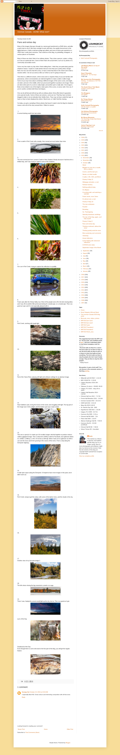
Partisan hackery (87, 184)
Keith (91, 436)
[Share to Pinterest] (32, 681)
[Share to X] (29, 681)
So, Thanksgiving (87, 212)
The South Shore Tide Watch (90, 87)
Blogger (68, 742)
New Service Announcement (88, 113)
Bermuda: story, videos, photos (90, 318)
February (86, 268)
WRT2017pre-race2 (87, 323)
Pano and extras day (88, 224)
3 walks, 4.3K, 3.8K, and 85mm (91, 177)
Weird (84, 165)
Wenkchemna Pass (86, 100)
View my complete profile (86, 456)
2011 (82, 292)
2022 (83, 147)
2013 (83, 287)
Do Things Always (87, 99)
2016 (83, 279)
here (82, 342)
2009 (83, 297)
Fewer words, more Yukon (90, 196)
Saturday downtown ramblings (91, 214)
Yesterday (85, 235)
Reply (23, 697)
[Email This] (25, 681)
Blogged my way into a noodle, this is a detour (91, 168)
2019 (83, 155)
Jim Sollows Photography (89, 111)
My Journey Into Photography (90, 79)
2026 (83, 137)
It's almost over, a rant (89, 199)
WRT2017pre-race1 (87, 320)
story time (84, 68)
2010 (83, 295)
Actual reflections (87, 238)
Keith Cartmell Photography (89, 58)
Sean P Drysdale (86, 73)
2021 (83, 150)
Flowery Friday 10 (87, 201)
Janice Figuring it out (88, 125)
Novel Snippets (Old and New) (90, 312)
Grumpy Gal (25, 692)
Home (46, 729)
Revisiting (85, 209)
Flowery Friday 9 (87, 221)
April (84, 263)
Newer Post (21, 729)
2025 (83, 140)
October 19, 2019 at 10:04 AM (39, 692)
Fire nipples (84, 94)
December (86, 157)
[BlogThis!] (27, 681)
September (86, 250)
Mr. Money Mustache (87, 117)
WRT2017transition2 (87, 329)
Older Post (70, 729)
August (85, 253)
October (85, 162)
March (85, 266)
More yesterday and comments (91, 233)
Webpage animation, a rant (90, 182)
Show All (101, 130)
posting (87, 371)
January (85, 271)
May (84, 261)
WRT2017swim (85, 325)
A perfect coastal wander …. (89, 88)
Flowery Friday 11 (87, 179)
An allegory (85, 190)
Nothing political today (89, 187)
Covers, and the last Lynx (90, 172)
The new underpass (88, 204)
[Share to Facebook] (30, 681)
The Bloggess (85, 93)
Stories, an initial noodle (89, 174)
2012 (83, 290)
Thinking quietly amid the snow (91, 230)
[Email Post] (21, 681)
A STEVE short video (88, 245)
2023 (83, 145)
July (84, 256)
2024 (83, 142)
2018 (83, 274)
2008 (83, 300)
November (86, 160)
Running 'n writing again (87, 126)
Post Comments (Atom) (32, 732)
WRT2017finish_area (87, 332)
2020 (83, 153)
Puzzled (84, 206)
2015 (83, 282)
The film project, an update (88, 107)
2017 (83, 277)
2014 (83, 285)
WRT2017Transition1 (87, 327)
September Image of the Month (91, 247)
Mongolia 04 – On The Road (88, 74)
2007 (83, 303)
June (84, 258)
